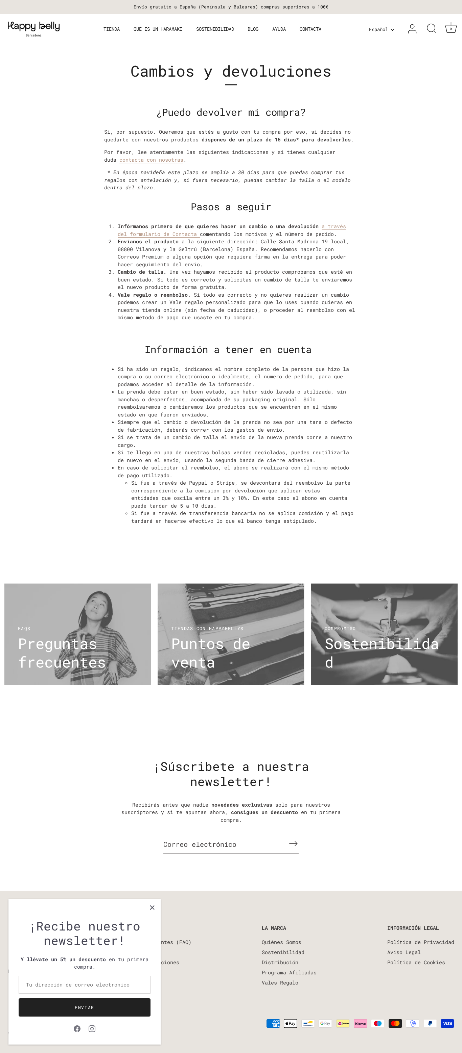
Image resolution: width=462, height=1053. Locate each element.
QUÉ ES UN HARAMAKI (158, 29)
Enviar (84, 1007)
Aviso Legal (404, 952)
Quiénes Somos (281, 942)
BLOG (253, 29)
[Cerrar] (152, 907)
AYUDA (279, 29)
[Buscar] (431, 29)
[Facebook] (77, 1027)
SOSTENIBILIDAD (215, 29)
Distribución (280, 962)
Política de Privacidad (420, 942)
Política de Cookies (416, 962)
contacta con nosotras (151, 159)
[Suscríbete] (293, 843)
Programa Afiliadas (289, 972)
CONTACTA (310, 29)
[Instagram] (92, 1027)
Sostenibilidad (283, 952)
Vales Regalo (280, 982)
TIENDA (111, 29)
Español (378, 29)
